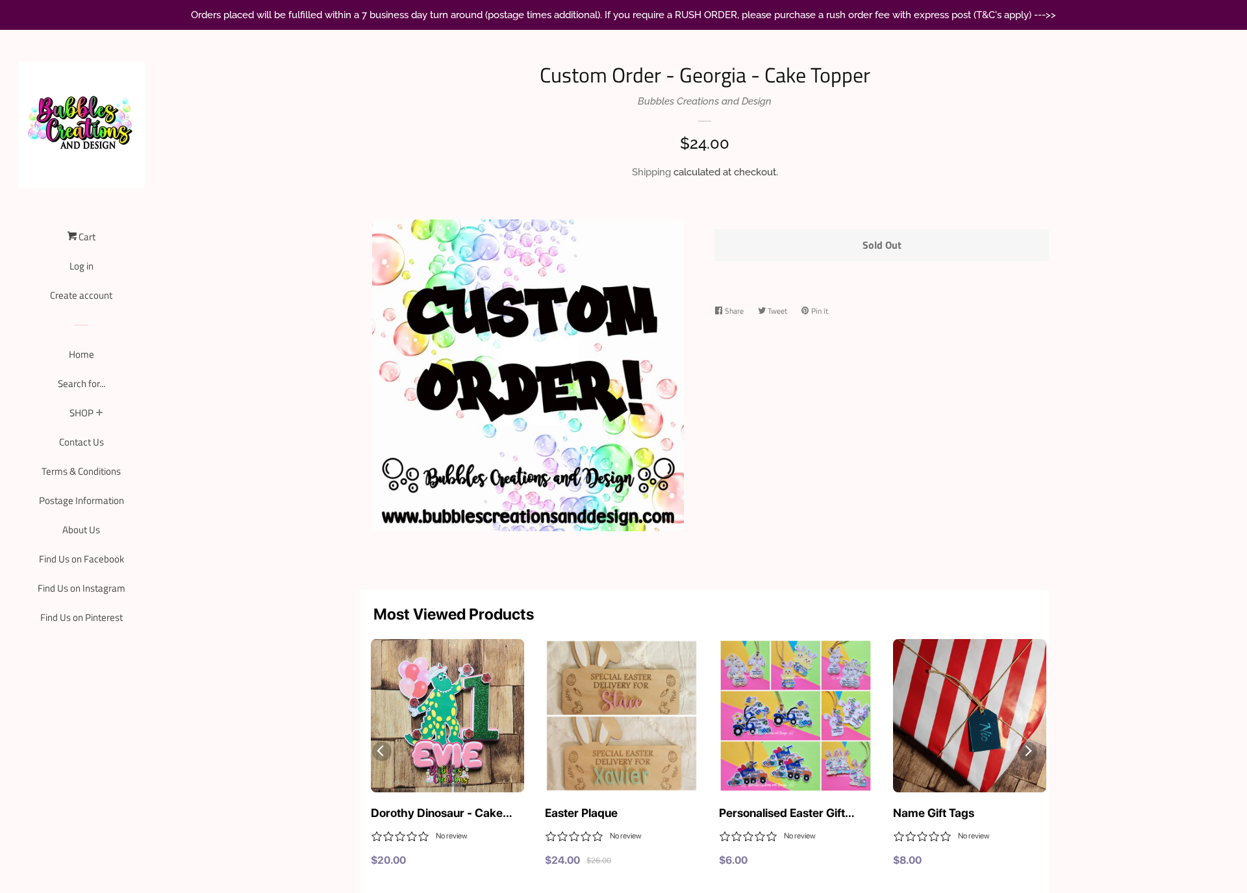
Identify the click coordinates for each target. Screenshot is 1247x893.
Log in (81, 265)
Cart (86, 236)
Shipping (651, 172)
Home (81, 354)
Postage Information (81, 500)
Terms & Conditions (81, 471)
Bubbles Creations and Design (705, 101)
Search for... (81, 383)
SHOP (81, 412)
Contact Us (81, 441)
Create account (81, 295)
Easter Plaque (581, 813)
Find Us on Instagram (81, 588)
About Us (81, 529)
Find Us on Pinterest (81, 617)
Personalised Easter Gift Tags (782, 814)
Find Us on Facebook (81, 558)
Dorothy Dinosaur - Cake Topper (437, 814)
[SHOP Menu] (100, 413)
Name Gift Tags (933, 813)
